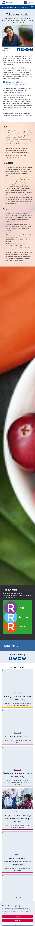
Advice (24, 7)
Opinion (10, 7)
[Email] (27, 49)
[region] (17, 913)
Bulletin (5, 50)
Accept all (17, 916)
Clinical (17, 7)
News (4, 7)
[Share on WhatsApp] (31, 49)
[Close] (31, 902)
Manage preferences (17, 924)
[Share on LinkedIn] (23, 49)
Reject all (17, 920)
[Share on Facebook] (18, 49)
